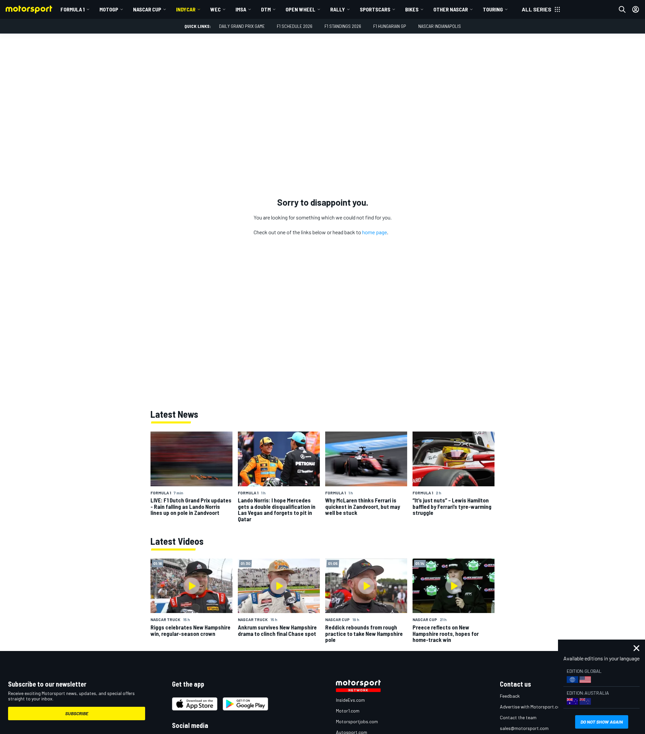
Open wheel (300, 9)
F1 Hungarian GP (389, 26)
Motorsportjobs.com (357, 721)
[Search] (622, 9)
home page (374, 232)
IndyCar (186, 9)
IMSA (240, 9)
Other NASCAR (450, 9)
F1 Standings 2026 (343, 26)
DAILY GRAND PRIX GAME (242, 26)
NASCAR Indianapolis (439, 26)
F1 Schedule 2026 (294, 26)
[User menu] (635, 9)
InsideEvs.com (350, 700)
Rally (337, 9)
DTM (266, 9)
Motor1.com (347, 710)
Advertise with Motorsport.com (532, 706)
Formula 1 (72, 9)
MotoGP (108, 9)
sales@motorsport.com (524, 728)
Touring (493, 9)
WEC (215, 9)
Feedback (510, 696)
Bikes (412, 9)
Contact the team (518, 717)
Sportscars (375, 9)
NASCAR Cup (147, 9)
